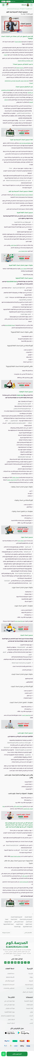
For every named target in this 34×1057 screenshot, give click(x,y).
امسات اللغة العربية (27, 926)
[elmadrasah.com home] (25, 4)
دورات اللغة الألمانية (10, 1012)
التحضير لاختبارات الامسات (16, 917)
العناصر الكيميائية (21, 647)
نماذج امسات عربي (23, 251)
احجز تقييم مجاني (17, 1054)
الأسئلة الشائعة (10, 977)
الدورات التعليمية (28, 1001)
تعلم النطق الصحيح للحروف (19, 287)
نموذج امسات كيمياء (17, 686)
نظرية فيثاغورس (14, 420)
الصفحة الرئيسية (29, 8)
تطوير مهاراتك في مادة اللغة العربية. (22, 222)
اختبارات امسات (18, 41)
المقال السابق (6, 932)
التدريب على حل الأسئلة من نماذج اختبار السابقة (18, 180)
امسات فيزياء (21, 540)
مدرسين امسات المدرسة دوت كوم (13, 8)
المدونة (31, 981)
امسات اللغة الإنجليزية (12, 281)
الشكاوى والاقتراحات (8, 988)
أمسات (31, 1016)
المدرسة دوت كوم (24, 881)
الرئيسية (31, 973)
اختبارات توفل (11, 1019)
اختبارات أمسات (11, 1023)
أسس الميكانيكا (27, 551)
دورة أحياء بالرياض (10, 1008)
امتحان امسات (14, 919)
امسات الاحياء (29, 921)
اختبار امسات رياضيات (11, 480)
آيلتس (31, 1023)
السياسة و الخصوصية (8, 984)
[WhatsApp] (3, 1054)
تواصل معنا (30, 988)
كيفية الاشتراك (29, 984)
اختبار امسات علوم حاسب (11, 775)
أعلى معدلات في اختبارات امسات (25, 60)
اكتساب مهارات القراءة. (25, 314)
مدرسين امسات (19, 67)
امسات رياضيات (20, 395)
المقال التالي (27, 932)
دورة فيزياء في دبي (9, 1001)
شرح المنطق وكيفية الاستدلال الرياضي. (22, 408)
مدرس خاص (24, 876)
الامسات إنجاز (22, 120)
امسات (5, 54)
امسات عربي (24, 268)
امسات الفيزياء (28, 924)
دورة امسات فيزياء (19, 621)
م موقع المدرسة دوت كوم (25, 143)
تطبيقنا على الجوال (28, 992)
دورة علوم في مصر (9, 1005)
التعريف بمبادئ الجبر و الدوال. (24, 403)
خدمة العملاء (10, 973)
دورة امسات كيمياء (26, 715)
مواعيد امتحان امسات (15, 856)
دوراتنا (31, 977)
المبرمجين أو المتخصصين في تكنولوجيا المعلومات (18, 748)
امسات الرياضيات (8, 921)
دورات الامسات (17, 926)
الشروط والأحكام (9, 981)
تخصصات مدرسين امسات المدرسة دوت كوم (23, 194)
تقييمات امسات (24, 850)
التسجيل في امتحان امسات (26, 919)
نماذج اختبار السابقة (12, 845)
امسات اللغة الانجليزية (8, 924)
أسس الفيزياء (28, 546)
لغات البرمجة (29, 1008)
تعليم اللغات (29, 1005)
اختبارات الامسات (28, 917)
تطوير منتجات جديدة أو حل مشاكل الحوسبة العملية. (19, 742)
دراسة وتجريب (27, 754)
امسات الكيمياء (19, 924)
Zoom (10, 168)
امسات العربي (13, 245)
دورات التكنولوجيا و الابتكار (8, 1016)
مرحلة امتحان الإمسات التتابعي (24, 113)
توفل (31, 1012)
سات (31, 1019)
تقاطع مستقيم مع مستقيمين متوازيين (17, 423)
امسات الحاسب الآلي (18, 806)
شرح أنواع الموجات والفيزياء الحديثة (23, 573)
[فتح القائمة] (31, 4)
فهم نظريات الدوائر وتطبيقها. (24, 456)
